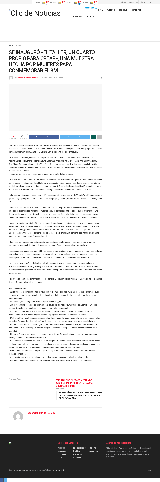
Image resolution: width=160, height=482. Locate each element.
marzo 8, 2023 (47, 78)
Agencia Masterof (58, 470)
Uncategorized (95, 451)
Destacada (62, 451)
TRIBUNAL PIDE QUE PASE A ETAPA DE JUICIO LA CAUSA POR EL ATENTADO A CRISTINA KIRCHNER (74, 383)
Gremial (61, 458)
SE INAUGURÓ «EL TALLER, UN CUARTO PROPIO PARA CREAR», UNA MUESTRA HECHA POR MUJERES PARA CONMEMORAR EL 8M (52, 61)
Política (76, 451)
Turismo (92, 448)
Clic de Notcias (19, 470)
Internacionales (79, 448)
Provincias (77, 16)
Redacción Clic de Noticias (27, 78)
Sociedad (123, 10)
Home (11, 45)
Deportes (136, 10)
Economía (62, 454)
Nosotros (91, 16)
